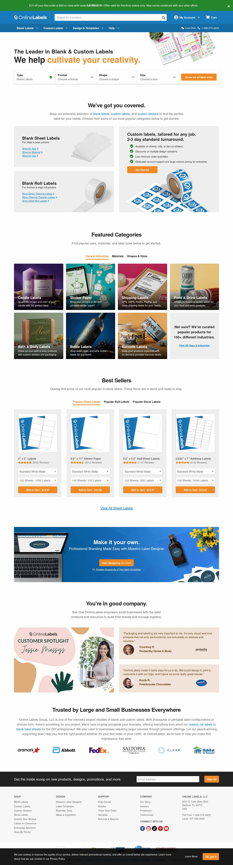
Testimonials (147, 814)
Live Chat (190, 28)
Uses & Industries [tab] (97, 256)
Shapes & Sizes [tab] (137, 256)
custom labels (120, 114)
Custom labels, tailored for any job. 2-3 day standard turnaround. (161, 136)
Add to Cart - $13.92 (90, 490)
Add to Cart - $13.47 (37, 490)
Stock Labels (21, 814)
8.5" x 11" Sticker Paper (86, 459)
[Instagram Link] (149, 828)
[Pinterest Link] (161, 828)
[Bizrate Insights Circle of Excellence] (148, 846)
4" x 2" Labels (27, 459)
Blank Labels (25, 28)
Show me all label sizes (199, 77)
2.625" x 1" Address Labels (193, 459)
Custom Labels (53, 28)
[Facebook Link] (143, 828)
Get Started (142, 170)
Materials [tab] (118, 256)
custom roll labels (201, 724)
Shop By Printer (22, 832)
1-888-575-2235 (210, 28)
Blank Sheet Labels (41, 138)
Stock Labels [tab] (147, 402)
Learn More (191, 856)
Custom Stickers (23, 810)
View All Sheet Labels (116, 507)
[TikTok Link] (155, 828)
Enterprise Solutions (25, 827)
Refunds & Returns (108, 819)
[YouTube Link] (166, 828)
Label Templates (65, 806)
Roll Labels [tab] (116, 402)
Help (112, 28)
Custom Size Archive (25, 819)
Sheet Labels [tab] (86, 402)
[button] (169, 678)
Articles (102, 806)
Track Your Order (107, 810)
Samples (102, 814)
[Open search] (164, 17)
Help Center (104, 802)
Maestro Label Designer (69, 802)
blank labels (101, 114)
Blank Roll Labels (39, 183)
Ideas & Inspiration (66, 814)
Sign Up (211, 779)
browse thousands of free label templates (118, 569)
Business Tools (64, 810)
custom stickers (148, 114)
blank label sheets (28, 729)
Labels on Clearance (25, 823)
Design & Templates (86, 28)
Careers (144, 806)
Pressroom (146, 810)
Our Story (145, 802)
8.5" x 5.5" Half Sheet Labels (141, 459)
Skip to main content (12, 3)
